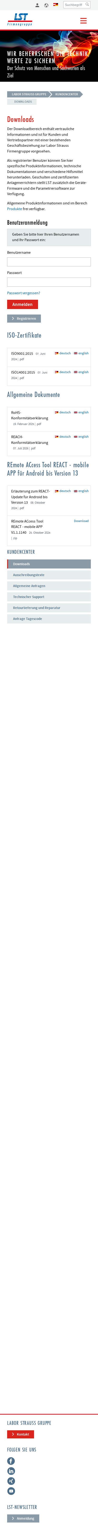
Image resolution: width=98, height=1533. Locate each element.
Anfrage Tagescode (27, 618)
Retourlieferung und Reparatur (36, 607)
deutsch (65, 353)
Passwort (14, 272)
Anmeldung (25, 1518)
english (83, 353)
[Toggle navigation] (83, 20)
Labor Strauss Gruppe (29, 94)
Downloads (23, 102)
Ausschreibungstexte (28, 575)
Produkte (14, 209)
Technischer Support (28, 596)
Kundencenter (66, 94)
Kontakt (23, 1434)
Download (81, 521)
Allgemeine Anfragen (29, 586)
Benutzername (19, 252)
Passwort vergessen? (23, 293)
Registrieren (26, 318)
